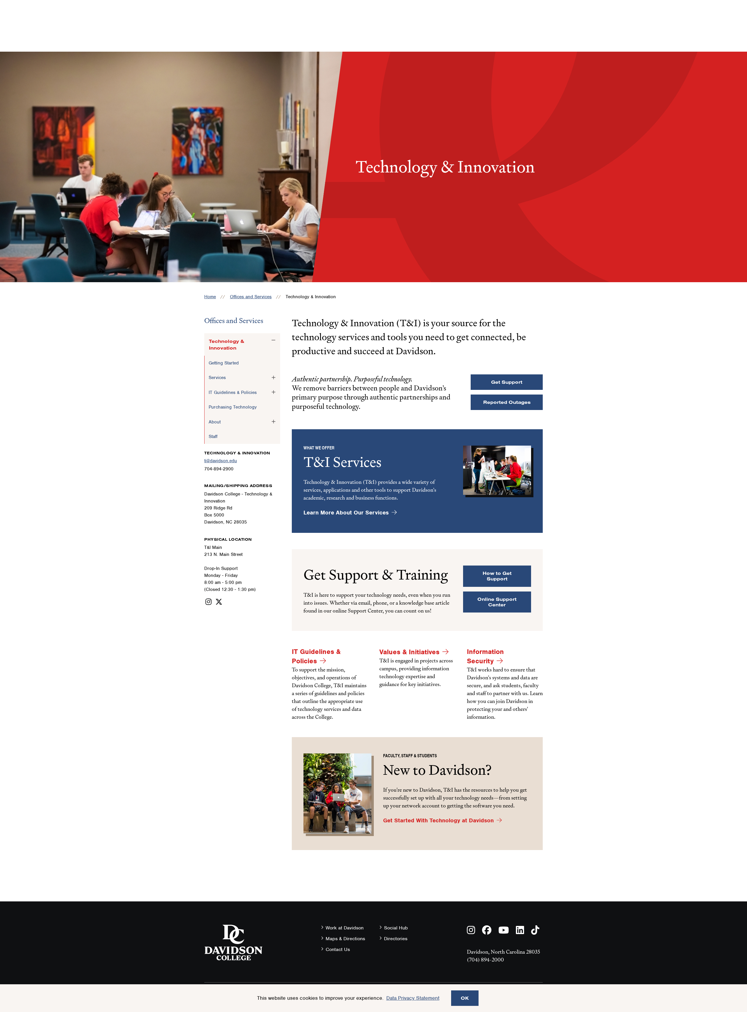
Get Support (506, 382)
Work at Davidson (345, 928)
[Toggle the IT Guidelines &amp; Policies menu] (273, 392)
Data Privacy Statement (412, 998)
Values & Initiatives (409, 652)
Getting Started (224, 363)
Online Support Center (496, 602)
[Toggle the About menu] (273, 422)
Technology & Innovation (226, 344)
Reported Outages (506, 402)
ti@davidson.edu (220, 461)
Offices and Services (251, 297)
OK (465, 998)
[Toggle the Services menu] (273, 377)
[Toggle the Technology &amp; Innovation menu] (273, 340)
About (215, 422)
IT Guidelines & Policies (233, 392)
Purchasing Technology (233, 407)
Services (217, 378)
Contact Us (338, 949)
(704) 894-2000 (485, 959)
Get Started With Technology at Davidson (438, 820)
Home (210, 297)
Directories (395, 939)
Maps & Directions (345, 939)
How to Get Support (497, 576)
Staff (213, 436)
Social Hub (396, 928)
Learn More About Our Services (346, 512)
